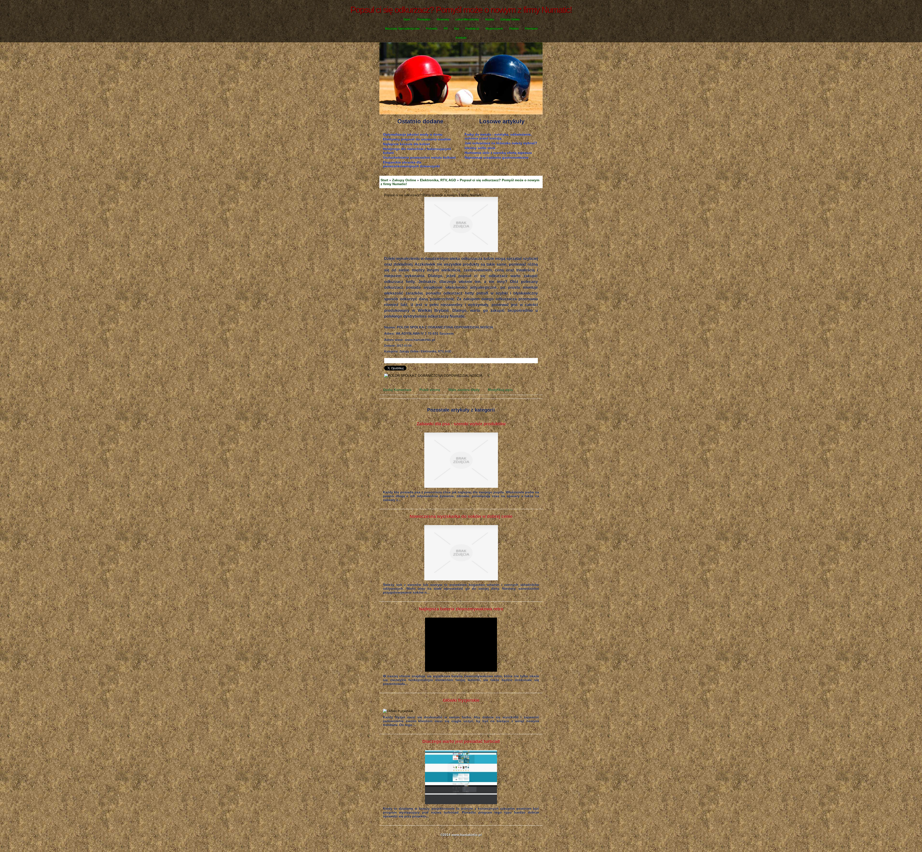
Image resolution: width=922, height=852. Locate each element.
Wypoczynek (494, 28)
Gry (456, 28)
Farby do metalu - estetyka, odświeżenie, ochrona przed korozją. (498, 136)
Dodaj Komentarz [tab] (397, 390)
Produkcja (472, 28)
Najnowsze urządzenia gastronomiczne (496, 157)
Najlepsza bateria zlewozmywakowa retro (461, 609)
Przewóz (431, 28)
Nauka (489, 19)
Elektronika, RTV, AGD (438, 180)
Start (406, 19)
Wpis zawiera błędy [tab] (464, 390)
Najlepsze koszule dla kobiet (406, 144)
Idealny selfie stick (480, 148)
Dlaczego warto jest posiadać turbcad (461, 741)
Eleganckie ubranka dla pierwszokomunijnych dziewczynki (411, 164)
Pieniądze (424, 19)
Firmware (531, 28)
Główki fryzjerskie (461, 700)
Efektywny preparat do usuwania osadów (417, 139)
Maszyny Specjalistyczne (402, 28)
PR (446, 28)
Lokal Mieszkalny (467, 19)
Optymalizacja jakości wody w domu (413, 134)
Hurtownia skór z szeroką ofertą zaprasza (498, 153)
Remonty (443, 19)
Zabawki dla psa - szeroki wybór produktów (461, 423)
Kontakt (461, 37)
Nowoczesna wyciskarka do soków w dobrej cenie (461, 516)
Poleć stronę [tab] (429, 390)
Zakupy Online (510, 19)
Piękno (514, 28)
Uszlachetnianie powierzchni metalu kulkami (419, 157)
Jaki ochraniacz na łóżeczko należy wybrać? (501, 143)
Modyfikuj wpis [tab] (500, 390)
